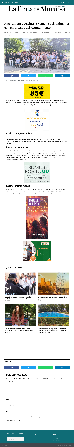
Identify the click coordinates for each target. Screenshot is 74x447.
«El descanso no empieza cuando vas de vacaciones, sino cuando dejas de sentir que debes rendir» (19, 330)
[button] (37, 14)
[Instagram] (64, 2)
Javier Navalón (69, 445)
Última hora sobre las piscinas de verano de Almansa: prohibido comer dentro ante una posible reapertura (52, 330)
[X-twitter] (66, 2)
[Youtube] (68, 2)
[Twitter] (37, 445)
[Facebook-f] (61, 2)
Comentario (10, 381)
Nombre (8, 399)
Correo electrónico (11, 405)
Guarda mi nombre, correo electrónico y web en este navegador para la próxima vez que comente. (34, 416)
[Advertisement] (40, 347)
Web (7, 411)
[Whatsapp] (71, 2)
